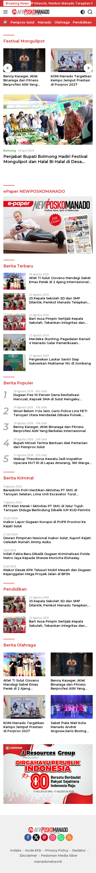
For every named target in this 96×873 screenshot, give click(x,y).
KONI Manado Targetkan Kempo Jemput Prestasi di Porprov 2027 (23, 80)
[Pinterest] (44, 838)
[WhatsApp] (61, 838)
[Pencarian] (90, 12)
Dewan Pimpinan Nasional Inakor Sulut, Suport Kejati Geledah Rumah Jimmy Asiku (47, 540)
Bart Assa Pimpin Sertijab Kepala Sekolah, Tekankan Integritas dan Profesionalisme (57, 321)
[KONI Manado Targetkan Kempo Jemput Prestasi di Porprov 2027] (24, 60)
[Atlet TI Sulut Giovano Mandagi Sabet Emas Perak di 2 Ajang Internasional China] (14, 281)
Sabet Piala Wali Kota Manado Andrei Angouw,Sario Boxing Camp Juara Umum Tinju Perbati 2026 (71, 80)
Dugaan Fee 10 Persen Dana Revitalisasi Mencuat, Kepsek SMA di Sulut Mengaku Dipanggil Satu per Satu (46, 397)
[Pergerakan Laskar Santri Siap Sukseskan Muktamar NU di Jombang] (14, 362)
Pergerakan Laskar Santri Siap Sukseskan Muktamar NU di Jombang (60, 361)
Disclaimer (28, 856)
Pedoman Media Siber (59, 856)
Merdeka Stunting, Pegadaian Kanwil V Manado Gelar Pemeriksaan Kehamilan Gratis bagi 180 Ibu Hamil (59, 341)
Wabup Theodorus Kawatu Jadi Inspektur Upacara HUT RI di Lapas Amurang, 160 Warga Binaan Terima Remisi (51, 461)
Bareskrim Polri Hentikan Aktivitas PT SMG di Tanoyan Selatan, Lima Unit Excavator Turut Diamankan (40, 492)
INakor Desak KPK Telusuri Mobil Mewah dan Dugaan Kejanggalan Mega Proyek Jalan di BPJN (47, 572)
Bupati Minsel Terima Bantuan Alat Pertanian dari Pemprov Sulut (50, 445)
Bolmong (9, 150)
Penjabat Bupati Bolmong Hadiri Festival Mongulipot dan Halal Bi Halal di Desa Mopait (45, 162)
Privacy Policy (56, 850)
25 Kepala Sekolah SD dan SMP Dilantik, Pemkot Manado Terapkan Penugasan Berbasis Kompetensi (58, 300)
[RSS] (69, 838)
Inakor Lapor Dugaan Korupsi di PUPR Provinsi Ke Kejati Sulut (44, 524)
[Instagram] (52, 838)
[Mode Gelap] (82, 12)
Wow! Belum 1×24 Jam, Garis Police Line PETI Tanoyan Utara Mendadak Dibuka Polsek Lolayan (50, 413)
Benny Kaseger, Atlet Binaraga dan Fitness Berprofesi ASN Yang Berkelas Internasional (49, 429)
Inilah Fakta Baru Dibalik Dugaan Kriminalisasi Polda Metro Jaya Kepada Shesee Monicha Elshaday (46, 556)
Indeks (15, 850)
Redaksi (79, 850)
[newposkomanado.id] (30, 12)
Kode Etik (33, 850)
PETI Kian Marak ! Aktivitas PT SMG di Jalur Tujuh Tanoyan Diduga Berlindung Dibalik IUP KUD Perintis (46, 508)
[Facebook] (27, 838)
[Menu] (6, 12)
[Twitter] (36, 838)
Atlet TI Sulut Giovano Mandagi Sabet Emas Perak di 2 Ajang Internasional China (60, 280)
